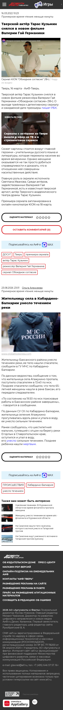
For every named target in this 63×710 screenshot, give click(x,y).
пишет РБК (49, 107)
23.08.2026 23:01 (10, 287)
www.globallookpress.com (16, 353)
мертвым (29, 444)
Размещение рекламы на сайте (24, 583)
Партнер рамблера (30, 694)
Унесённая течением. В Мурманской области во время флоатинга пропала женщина (34, 508)
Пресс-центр (46, 562)
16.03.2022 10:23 (10, 13)
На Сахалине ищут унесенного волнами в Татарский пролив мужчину (36, 537)
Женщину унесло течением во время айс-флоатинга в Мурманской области (36, 516)
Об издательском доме (19, 562)
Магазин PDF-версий (17, 566)
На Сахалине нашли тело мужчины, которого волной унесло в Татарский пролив (34, 528)
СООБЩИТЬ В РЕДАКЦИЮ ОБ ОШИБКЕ (27, 600)
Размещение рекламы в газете (24, 588)
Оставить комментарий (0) (31, 229)
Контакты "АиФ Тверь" (18, 578)
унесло (11, 440)
